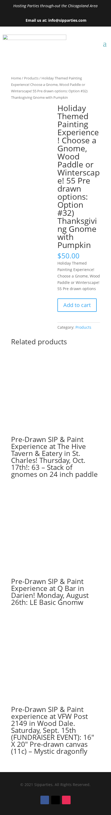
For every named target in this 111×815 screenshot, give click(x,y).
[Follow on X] (55, 800)
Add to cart (77, 305)
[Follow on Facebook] (44, 800)
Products (31, 78)
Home (16, 78)
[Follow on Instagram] (66, 800)
